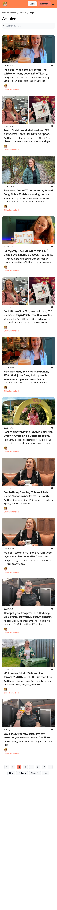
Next (33, 773)
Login (32, 3)
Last (45, 773)
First (11, 773)
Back (23, 773)
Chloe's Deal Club (9, 13)
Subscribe (44, 3)
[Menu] (53, 3)
